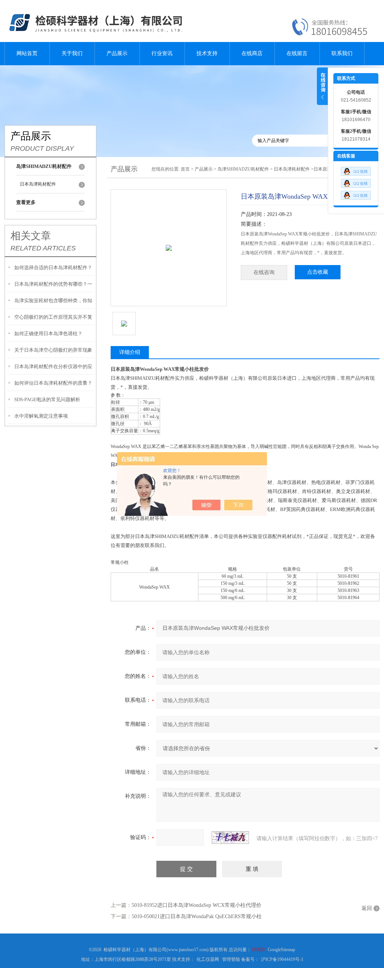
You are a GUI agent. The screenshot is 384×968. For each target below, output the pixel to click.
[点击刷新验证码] (230, 837)
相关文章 (30, 235)
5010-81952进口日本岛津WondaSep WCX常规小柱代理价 (196, 905)
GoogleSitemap (281, 949)
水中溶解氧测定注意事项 (41, 416)
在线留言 (297, 53)
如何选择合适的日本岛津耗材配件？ (53, 267)
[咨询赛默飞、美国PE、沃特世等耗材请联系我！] (356, 169)
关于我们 (72, 53)
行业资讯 (162, 53)
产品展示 (117, 53)
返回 (367, 908)
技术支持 (207, 53)
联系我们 (342, 53)
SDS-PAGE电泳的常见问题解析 (47, 399)
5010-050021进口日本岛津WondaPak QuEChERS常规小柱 (197, 916)
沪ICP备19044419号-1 (282, 959)
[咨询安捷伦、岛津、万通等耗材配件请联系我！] (356, 181)
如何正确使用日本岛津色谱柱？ (48, 333)
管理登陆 (231, 959)
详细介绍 (129, 352)
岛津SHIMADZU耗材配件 (243, 169)
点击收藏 (317, 272)
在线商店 (252, 53)
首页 (185, 169)
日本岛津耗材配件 (38, 184)
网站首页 (27, 53)
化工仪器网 (207, 959)
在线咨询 (264, 272)
